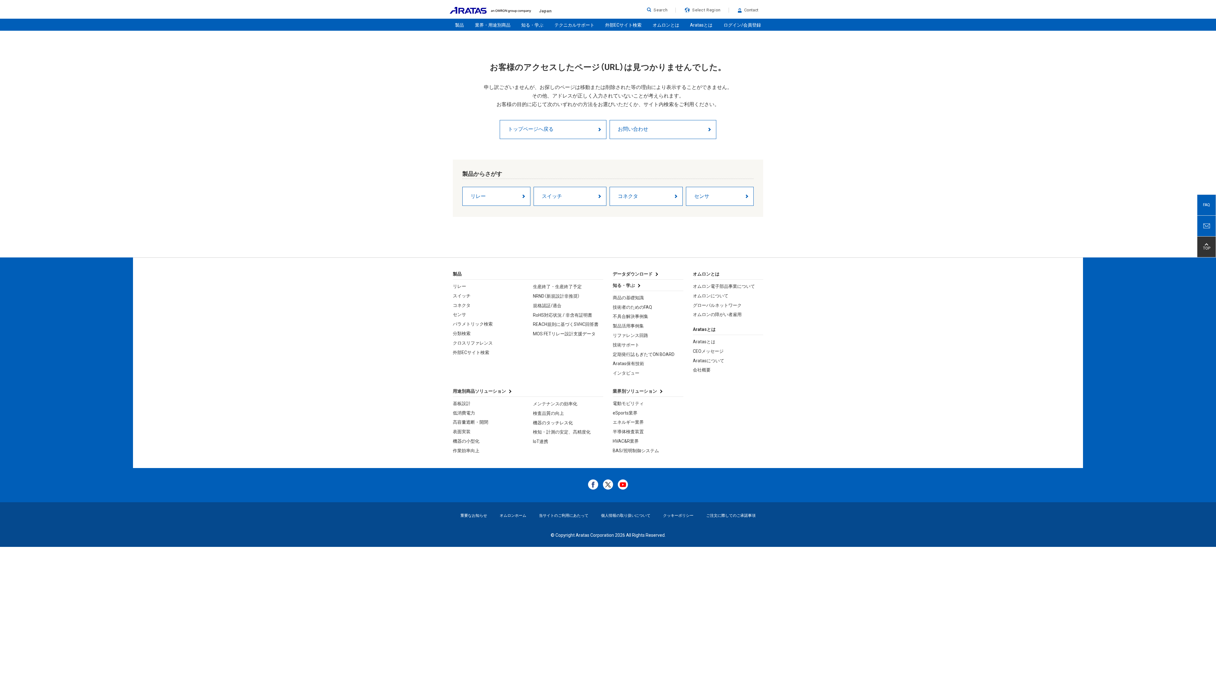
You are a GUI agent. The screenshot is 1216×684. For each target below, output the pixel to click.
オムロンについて (710, 295)
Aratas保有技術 (628, 363)
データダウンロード (633, 273)
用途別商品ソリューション (479, 391)
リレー (478, 196)
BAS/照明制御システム (636, 450)
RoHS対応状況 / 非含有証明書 (562, 315)
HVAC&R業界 (626, 441)
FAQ (1206, 205)
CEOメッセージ (708, 351)
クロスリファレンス (473, 342)
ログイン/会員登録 (742, 25)
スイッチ (552, 196)
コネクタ (628, 196)
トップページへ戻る (531, 129)
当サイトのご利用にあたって (563, 515)
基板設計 (462, 403)
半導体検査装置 (628, 431)
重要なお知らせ (473, 515)
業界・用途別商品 (492, 25)
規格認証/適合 (547, 305)
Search (661, 10)
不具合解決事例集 (630, 316)
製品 (459, 25)
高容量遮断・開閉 (470, 422)
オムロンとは (666, 25)
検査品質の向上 (548, 413)
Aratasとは (701, 25)
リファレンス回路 (630, 335)
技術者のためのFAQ (632, 307)
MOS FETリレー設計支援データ (564, 333)
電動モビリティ (628, 403)
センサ (701, 196)
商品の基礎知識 (628, 297)
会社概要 (702, 369)
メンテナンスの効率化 (555, 403)
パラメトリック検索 (473, 323)
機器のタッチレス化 (553, 422)
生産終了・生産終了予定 (557, 286)
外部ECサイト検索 (623, 25)
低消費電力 (464, 412)
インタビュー (626, 373)
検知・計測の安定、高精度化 (562, 431)
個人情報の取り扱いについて (625, 515)
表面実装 (462, 431)
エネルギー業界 (628, 422)
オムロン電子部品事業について (724, 286)
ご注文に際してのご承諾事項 (731, 515)
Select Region (706, 10)
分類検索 (462, 333)
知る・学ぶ (532, 25)
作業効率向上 (466, 450)
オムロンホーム (513, 515)
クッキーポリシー (678, 515)
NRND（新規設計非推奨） (556, 296)
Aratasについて (708, 360)
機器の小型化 (466, 441)
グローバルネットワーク (717, 305)
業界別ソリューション (635, 391)
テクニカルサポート (574, 25)
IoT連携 (540, 441)
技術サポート (626, 344)
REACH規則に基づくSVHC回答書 (565, 324)
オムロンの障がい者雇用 (717, 314)
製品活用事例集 (628, 325)
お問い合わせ (633, 129)
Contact (751, 10)
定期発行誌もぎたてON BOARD (643, 354)
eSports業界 (625, 412)
